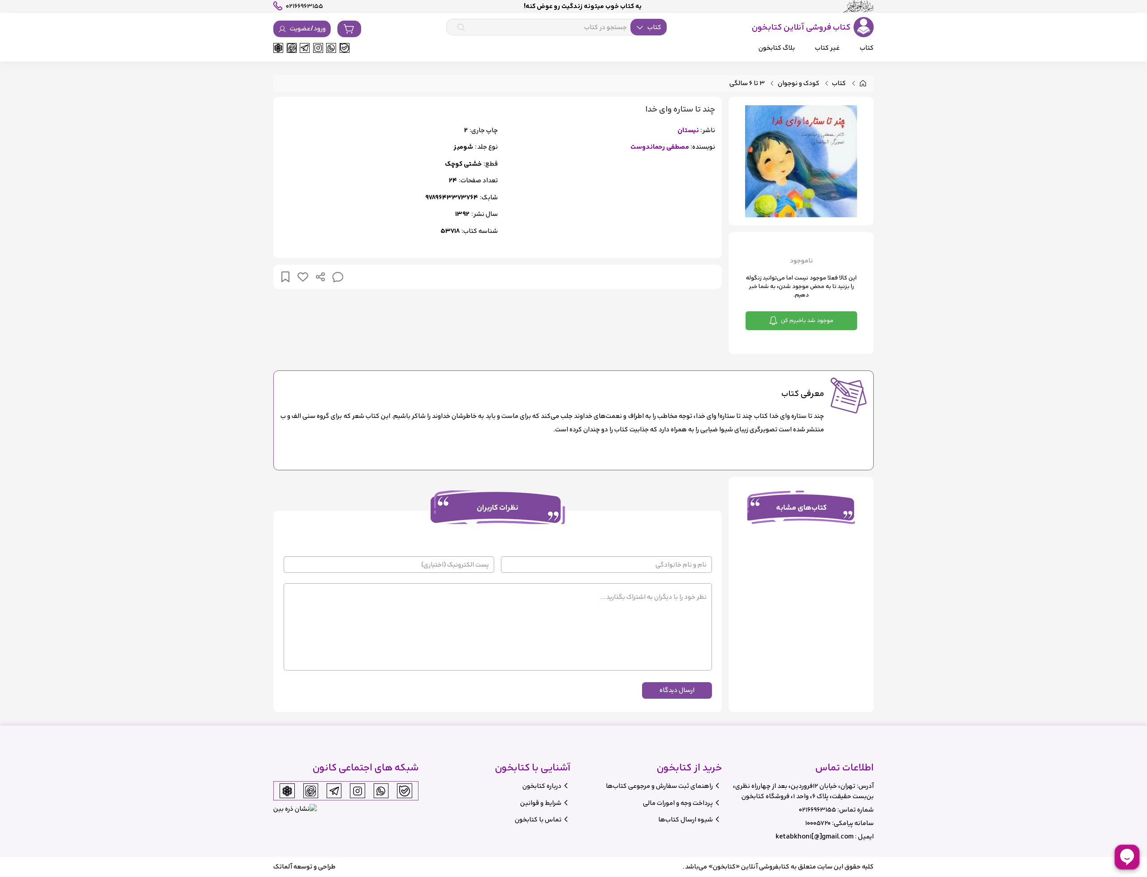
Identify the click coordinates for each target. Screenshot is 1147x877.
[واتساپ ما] (331, 47)
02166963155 (817, 809)
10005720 (818, 823)
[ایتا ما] (291, 47)
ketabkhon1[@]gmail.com (815, 836)
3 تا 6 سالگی (747, 83)
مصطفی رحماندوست (659, 147)
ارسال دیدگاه (677, 690)
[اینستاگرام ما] (318, 47)
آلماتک (282, 866)
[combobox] (556, 27)
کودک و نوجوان (798, 83)
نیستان (688, 130)
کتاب (839, 83)
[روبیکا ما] (278, 47)
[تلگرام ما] (304, 47)
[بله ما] (344, 47)
